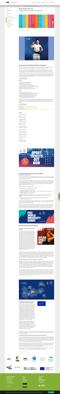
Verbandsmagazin (42, 380)
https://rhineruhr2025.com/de (29, 105)
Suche (24, 377)
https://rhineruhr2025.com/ (23, 351)
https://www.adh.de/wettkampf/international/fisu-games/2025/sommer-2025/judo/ (39, 109)
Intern (24, 376)
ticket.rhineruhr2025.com (38, 186)
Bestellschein (41, 382)
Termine (40, 377)
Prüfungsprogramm (42, 379)
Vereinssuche (41, 376)
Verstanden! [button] (51, 392)
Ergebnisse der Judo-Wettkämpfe (24, 30)
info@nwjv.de (11, 382)
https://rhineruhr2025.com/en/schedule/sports (30, 107)
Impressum (25, 379)
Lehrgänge (40, 378)
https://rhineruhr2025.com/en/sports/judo (31, 108)
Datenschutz (25, 380)
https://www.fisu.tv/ (22, 12)
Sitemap (24, 378)
